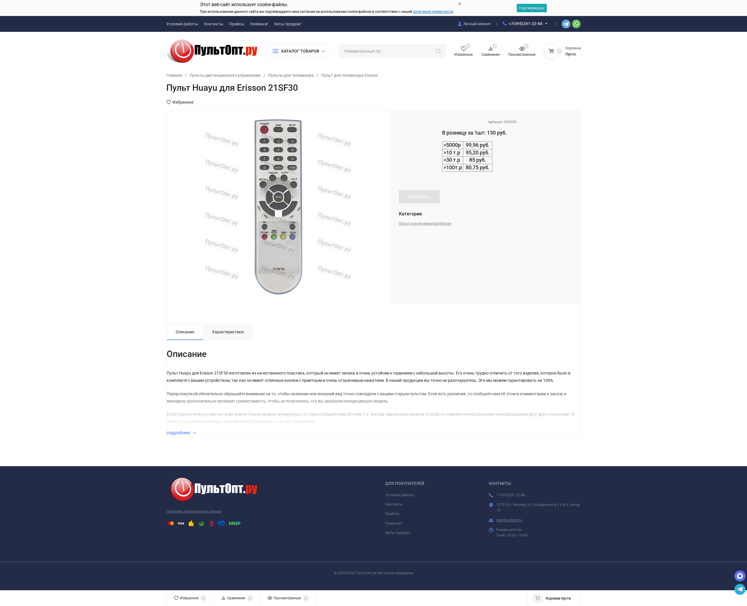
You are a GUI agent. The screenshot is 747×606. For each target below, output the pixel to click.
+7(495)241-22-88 (525, 23)
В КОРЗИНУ (419, 196)
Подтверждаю (531, 8)
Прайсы (392, 513)
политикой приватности (433, 12)
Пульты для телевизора (291, 75)
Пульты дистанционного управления (225, 75)
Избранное (182, 102)
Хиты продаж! (397, 532)
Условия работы (399, 495)
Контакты (393, 504)
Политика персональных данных (193, 511)
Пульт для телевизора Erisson (349, 75)
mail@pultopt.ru (509, 520)
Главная (174, 75)
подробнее (179, 433)
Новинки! (393, 523)
